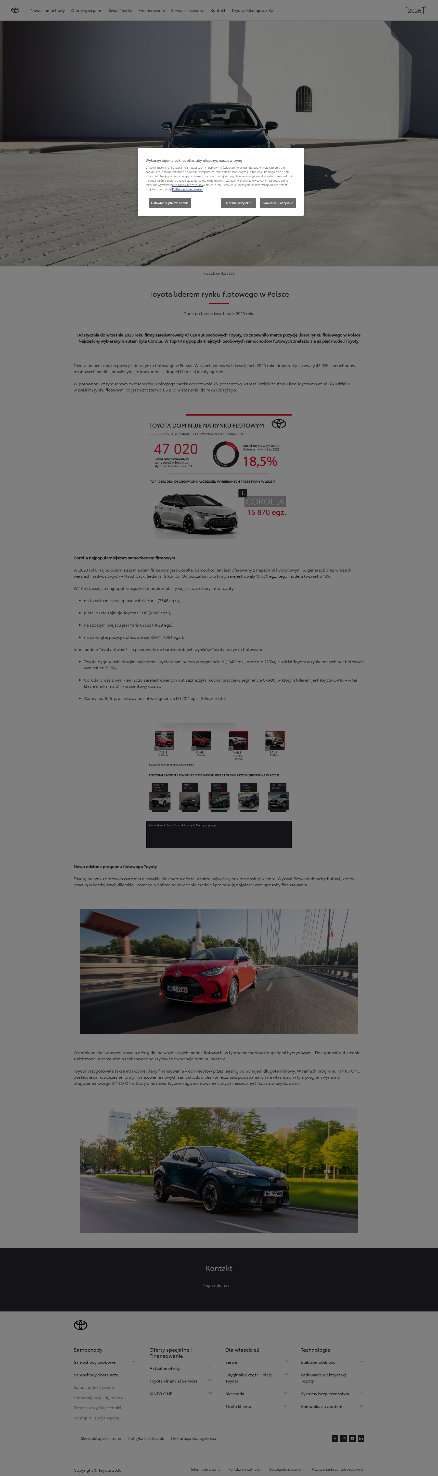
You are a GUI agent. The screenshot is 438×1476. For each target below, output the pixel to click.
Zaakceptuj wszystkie (278, 203)
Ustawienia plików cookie (170, 203)
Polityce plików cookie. (187, 189)
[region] (221, 182)
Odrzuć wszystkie (238, 203)
